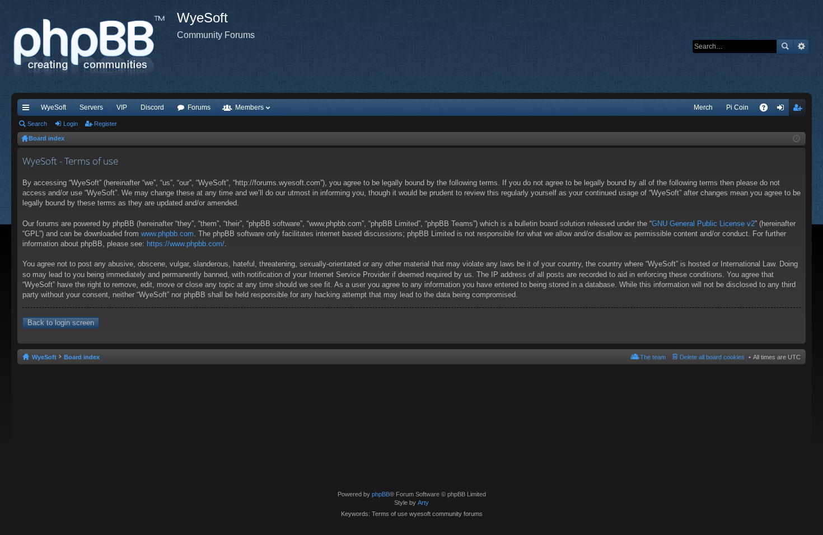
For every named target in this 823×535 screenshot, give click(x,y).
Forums (199, 107)
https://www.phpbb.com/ (186, 244)
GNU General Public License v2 (703, 223)
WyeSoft (53, 107)
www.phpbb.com (167, 233)
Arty (423, 502)
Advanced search (800, 46)
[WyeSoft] (94, 46)
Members (249, 107)
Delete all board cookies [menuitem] (712, 357)
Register (105, 123)
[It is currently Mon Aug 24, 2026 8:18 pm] (796, 138)
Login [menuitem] (783, 110)
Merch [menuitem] (703, 107)
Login (70, 123)
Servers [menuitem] (91, 107)
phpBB (381, 494)
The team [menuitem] (653, 357)
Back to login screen (60, 322)
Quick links (28, 110)
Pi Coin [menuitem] (737, 107)
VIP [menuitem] (121, 107)
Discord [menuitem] (152, 107)
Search (785, 46)
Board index (82, 357)
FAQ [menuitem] (767, 110)
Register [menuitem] (799, 110)
